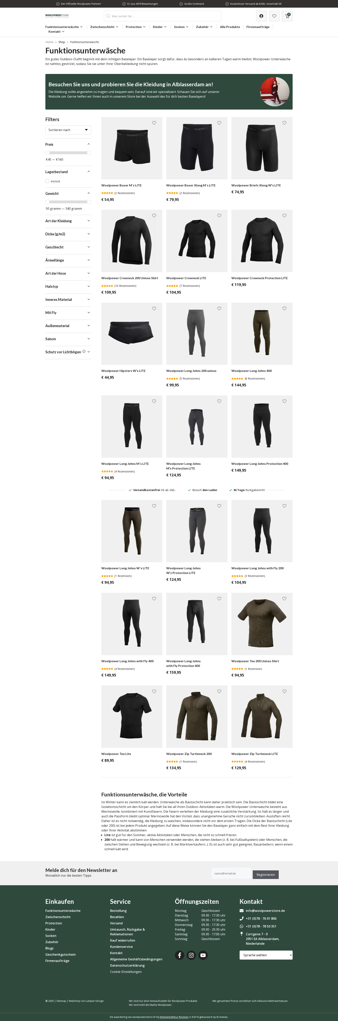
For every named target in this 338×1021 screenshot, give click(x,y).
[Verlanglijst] (261, 16)
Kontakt (55, 31)
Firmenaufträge (258, 27)
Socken (179, 27)
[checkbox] (68, 181)
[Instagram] (191, 955)
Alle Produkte (230, 27)
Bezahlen (117, 917)
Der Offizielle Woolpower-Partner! (81, 3)
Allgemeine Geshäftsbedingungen (136, 959)
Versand (116, 923)
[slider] (47, 153)
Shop (61, 42)
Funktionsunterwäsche (62, 27)
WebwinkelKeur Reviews (174, 1017)
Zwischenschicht (102, 27)
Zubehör (202, 27)
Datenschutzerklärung (127, 965)
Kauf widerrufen (122, 940)
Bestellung (118, 911)
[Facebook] (179, 955)
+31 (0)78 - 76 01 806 (261, 918)
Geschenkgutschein (60, 954)
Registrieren (266, 875)
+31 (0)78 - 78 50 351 (261, 926)
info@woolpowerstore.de (265, 911)
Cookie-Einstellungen (126, 972)
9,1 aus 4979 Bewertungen (142, 3)
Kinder (158, 27)
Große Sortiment (194, 3)
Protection (134, 27)
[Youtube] (203, 955)
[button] (68, 145)
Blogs (49, 948)
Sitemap (61, 1001)
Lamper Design (95, 1001)
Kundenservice (121, 947)
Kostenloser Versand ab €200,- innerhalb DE (256, 3)
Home (49, 42)
